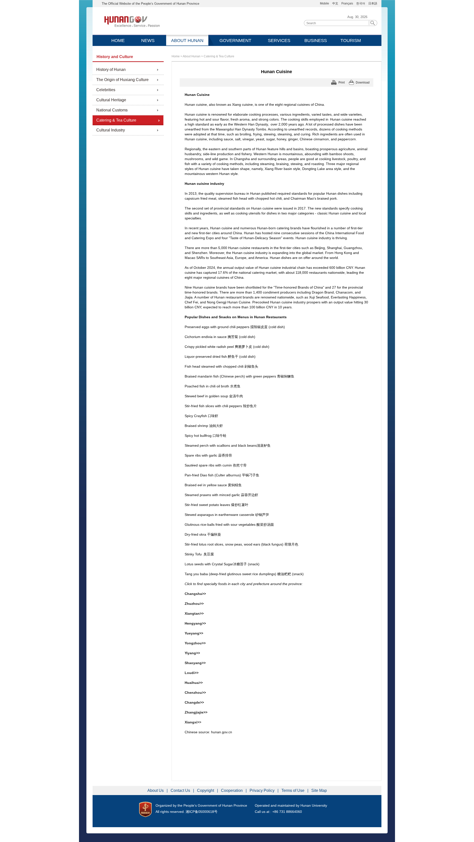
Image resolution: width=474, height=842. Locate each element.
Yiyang (190, 653)
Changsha (193, 594)
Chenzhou (193, 693)
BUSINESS (315, 40)
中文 (335, 3)
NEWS (148, 40)
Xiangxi (193, 722)
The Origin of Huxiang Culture (122, 80)
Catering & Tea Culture (116, 120)
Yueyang (192, 633)
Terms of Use (293, 790)
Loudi (190, 673)
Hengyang (193, 623)
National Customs (112, 110)
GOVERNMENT (235, 40)
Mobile (324, 3)
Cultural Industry (110, 130)
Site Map (319, 790)
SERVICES (279, 40)
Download (363, 82)
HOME (118, 40)
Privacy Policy (263, 790)
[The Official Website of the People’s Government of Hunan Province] (132, 21)
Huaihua (192, 683)
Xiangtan (192, 613)
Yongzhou (193, 643)
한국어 (360, 3)
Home (176, 56)
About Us (156, 790)
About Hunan (191, 56)
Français (347, 3)
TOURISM (350, 40)
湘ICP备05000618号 (201, 812)
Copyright (206, 790)
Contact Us (181, 790)
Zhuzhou (192, 604)
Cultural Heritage (111, 100)
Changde (192, 702)
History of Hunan (111, 69)
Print (341, 82)
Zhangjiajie (194, 712)
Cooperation (232, 790)
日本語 (372, 3)
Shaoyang (193, 663)
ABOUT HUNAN (187, 40)
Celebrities (105, 90)
